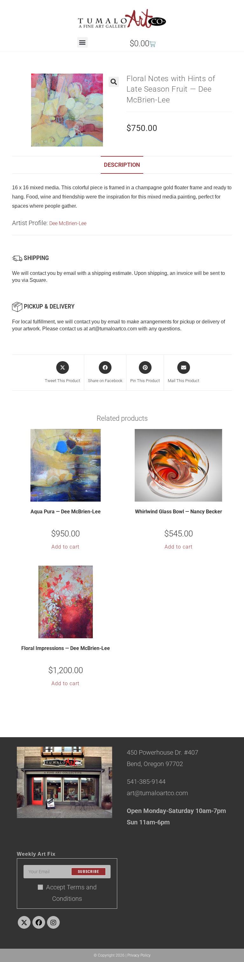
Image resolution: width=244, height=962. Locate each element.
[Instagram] (53, 922)
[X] (24, 922)
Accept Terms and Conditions (71, 892)
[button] (82, 42)
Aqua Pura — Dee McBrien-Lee (65, 512)
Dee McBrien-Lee (67, 223)
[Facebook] (38, 922)
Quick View (69, 496)
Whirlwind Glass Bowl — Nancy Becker (178, 512)
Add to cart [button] (65, 547)
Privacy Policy (139, 955)
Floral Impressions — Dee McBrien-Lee (65, 648)
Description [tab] (122, 164)
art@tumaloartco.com (113, 328)
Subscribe (88, 871)
